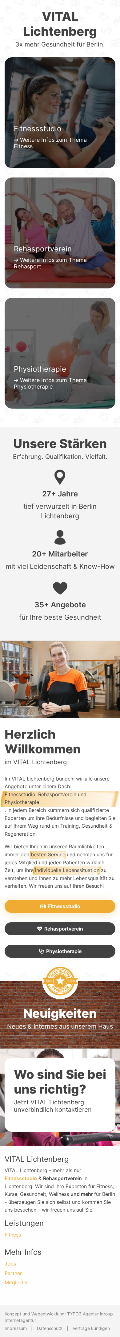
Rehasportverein (63, 929)
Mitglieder (16, 1282)
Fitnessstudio (64, 906)
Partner (13, 1273)
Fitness (13, 1235)
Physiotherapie (64, 951)
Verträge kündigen (91, 1328)
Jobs (10, 1264)
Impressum (16, 1328)
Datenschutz (49, 1328)
